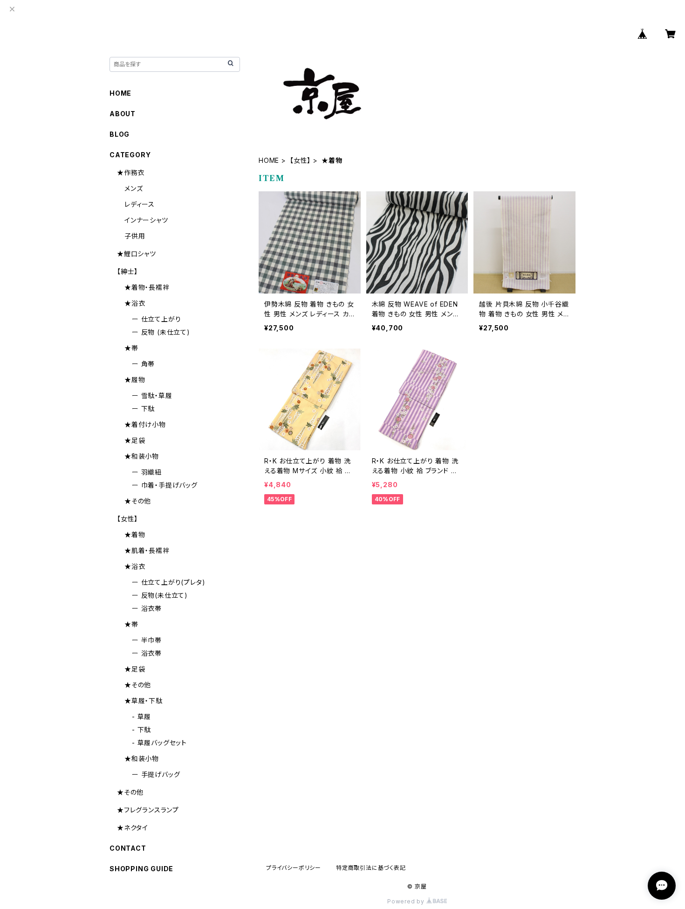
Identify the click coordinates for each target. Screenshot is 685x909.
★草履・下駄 (143, 701)
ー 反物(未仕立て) (160, 595)
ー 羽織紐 (147, 472)
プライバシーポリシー (293, 867)
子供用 (134, 236)
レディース (139, 204)
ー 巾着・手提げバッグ (165, 485)
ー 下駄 (143, 409)
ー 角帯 (143, 364)
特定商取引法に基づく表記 (371, 867)
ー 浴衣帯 (147, 608)
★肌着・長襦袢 (147, 550)
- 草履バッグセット (159, 743)
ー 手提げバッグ (156, 774)
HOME (269, 160)
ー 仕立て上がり (156, 319)
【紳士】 (127, 271)
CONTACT (128, 848)
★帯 (131, 348)
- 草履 (141, 716)
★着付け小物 (145, 424)
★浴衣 (134, 303)
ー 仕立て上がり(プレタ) (168, 582)
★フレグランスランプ (148, 810)
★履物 (134, 380)
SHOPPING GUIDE (141, 869)
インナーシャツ (146, 220)
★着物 (134, 534)
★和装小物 (141, 456)
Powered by (406, 901)
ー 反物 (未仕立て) (161, 332)
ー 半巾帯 (147, 640)
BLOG (120, 134)
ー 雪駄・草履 (152, 395)
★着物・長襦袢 (147, 287)
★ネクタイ (132, 828)
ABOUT (123, 114)
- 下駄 (141, 730)
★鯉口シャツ (136, 254)
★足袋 (134, 440)
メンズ (133, 188)
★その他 (137, 501)
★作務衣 (130, 172)
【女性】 (300, 160)
